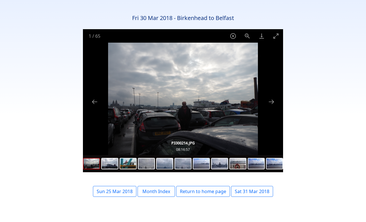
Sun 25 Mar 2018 (115, 191)
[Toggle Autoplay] (233, 36)
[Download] (261, 36)
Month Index (156, 191)
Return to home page (203, 191)
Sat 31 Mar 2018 (252, 191)
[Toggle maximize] (276, 36)
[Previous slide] (95, 101)
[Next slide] (271, 101)
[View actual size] (247, 36)
